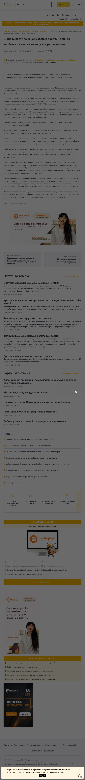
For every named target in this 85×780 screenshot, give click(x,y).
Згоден (42, 776)
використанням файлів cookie (53, 772)
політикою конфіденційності (29, 772)
